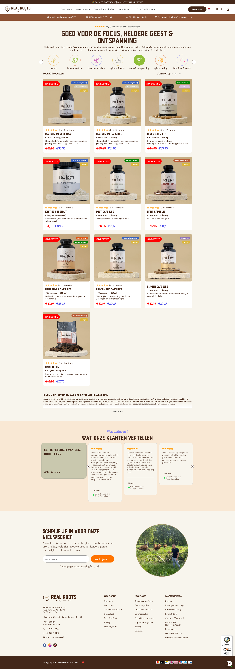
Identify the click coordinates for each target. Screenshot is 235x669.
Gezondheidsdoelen (104, 9)
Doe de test (197, 9)
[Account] (216, 9)
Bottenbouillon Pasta (144, 601)
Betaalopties (170, 629)
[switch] (226, 653)
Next (194, 62)
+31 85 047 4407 (52, 628)
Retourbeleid (171, 614)
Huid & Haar (184, 87)
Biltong (138, 626)
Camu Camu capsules (144, 618)
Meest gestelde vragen (175, 605)
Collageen (139, 631)
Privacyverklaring (173, 609)
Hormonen (184, 238)
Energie (84, 91)
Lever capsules (141, 614)
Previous (41, 62)
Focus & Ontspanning (80, 83)
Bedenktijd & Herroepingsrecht (173, 623)
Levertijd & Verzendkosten (176, 637)
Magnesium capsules (144, 622)
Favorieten (66, 9)
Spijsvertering (82, 238)
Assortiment (82, 9)
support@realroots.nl (55, 637)
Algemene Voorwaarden (175, 618)
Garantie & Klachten (174, 633)
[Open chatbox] (229, 663)
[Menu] (231, 636)
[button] (210, 9)
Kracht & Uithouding (181, 160)
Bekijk (53, 121)
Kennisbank (125, 9)
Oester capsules (142, 605)
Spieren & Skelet (81, 87)
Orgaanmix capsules (143, 609)
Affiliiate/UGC (110, 626)
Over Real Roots (145, 9)
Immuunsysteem (182, 83)
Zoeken (168, 601)
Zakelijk (107, 622)
